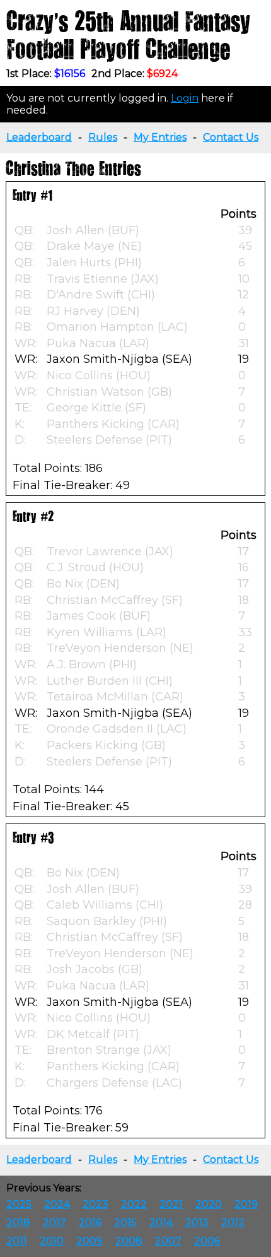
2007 (168, 1241)
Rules (102, 137)
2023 (95, 1204)
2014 (161, 1223)
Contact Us (230, 137)
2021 (171, 1204)
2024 (57, 1204)
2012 (233, 1223)
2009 (89, 1241)
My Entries (160, 137)
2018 (18, 1223)
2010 (52, 1241)
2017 (54, 1223)
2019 (246, 1204)
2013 (197, 1223)
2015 (125, 1223)
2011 (16, 1241)
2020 (208, 1204)
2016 (90, 1223)
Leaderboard (39, 137)
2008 (128, 1241)
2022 (134, 1204)
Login (185, 98)
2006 (207, 1241)
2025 (19, 1204)
